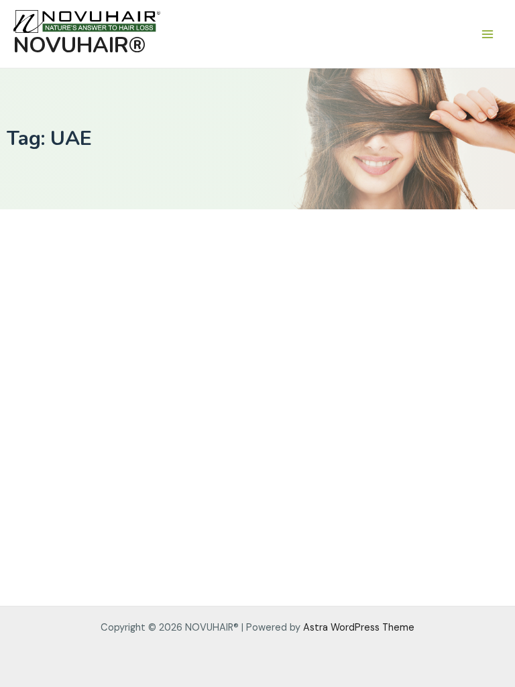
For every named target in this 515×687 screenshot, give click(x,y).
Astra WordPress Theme (358, 627)
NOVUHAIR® (79, 45)
